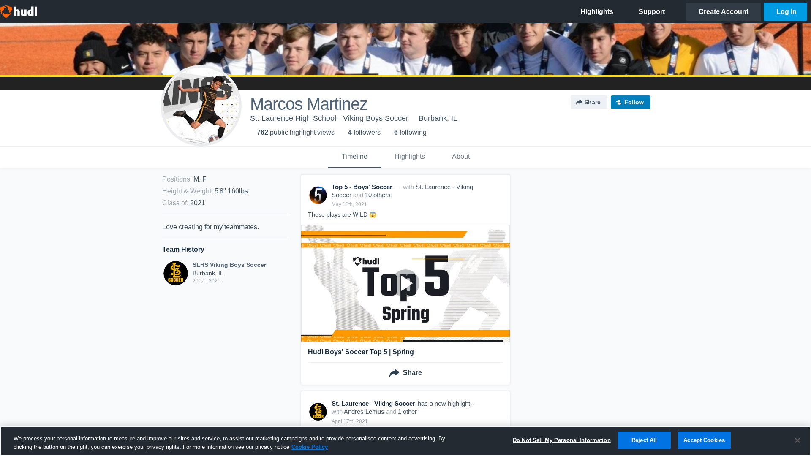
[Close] (797, 440)
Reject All (644, 440)
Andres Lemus (364, 411)
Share (592, 102)
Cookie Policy (309, 447)
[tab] (354, 157)
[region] (405, 441)
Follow (634, 102)
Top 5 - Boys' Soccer (362, 186)
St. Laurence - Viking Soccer (373, 403)
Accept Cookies (704, 440)
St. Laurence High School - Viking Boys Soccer (329, 118)
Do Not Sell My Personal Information (562, 440)
